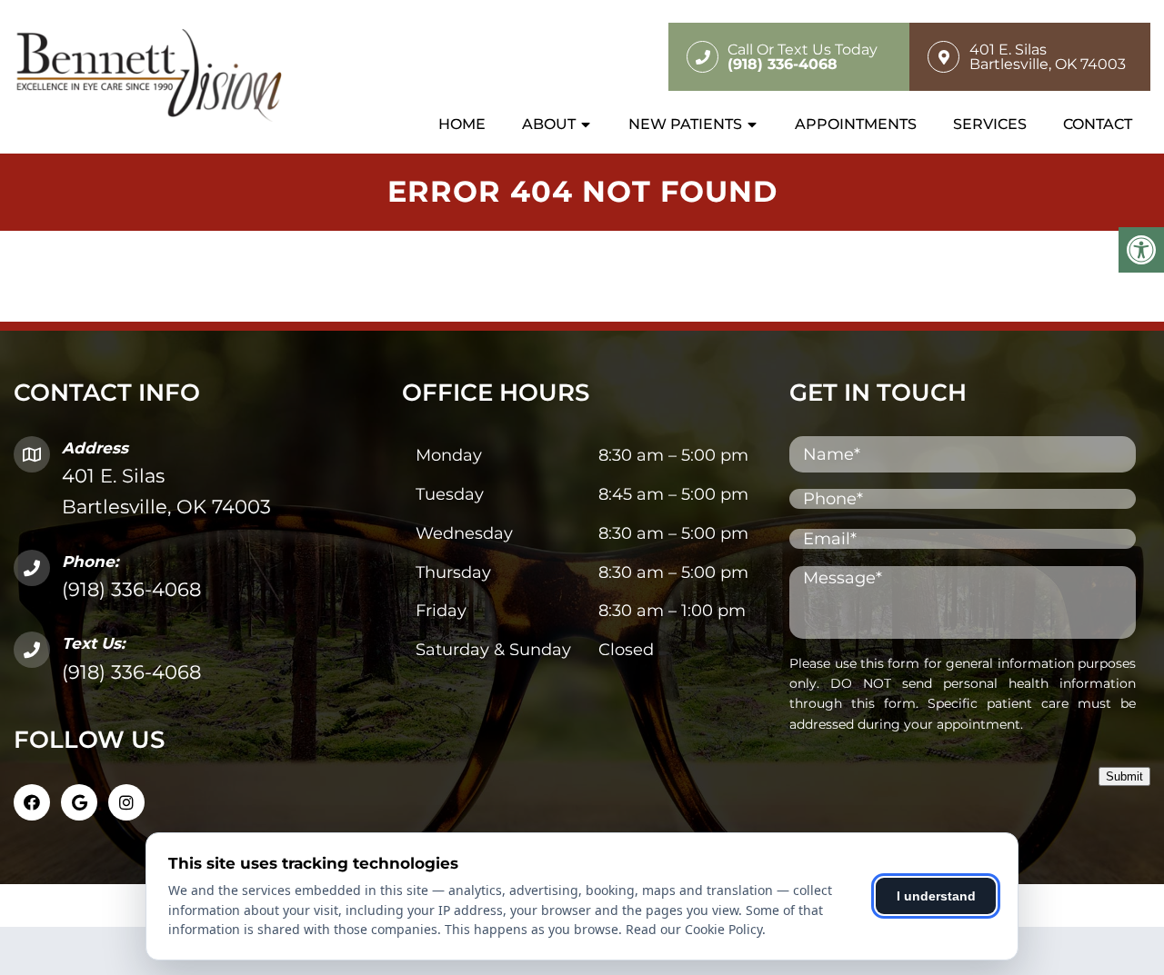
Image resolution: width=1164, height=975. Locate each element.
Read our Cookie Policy (694, 929)
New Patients (685, 124)
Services (990, 124)
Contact (1097, 124)
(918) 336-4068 (131, 589)
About (549, 124)
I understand (936, 896)
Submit (1124, 776)
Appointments (856, 124)
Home (462, 124)
